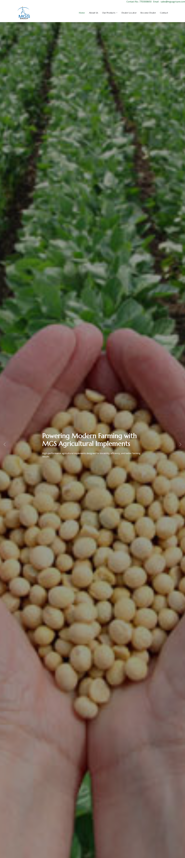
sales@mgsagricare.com (173, 1)
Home (82, 12)
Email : (156, 1)
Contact (164, 12)
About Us (93, 12)
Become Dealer (148, 12)
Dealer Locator (129, 12)
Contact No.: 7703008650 (139, 1)
